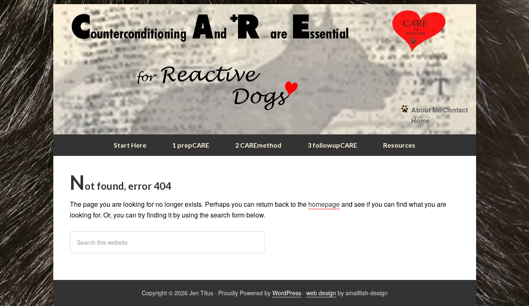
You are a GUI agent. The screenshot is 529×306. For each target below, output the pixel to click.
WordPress (286, 293)
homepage (324, 204)
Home (420, 120)
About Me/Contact (439, 110)
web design (321, 293)
